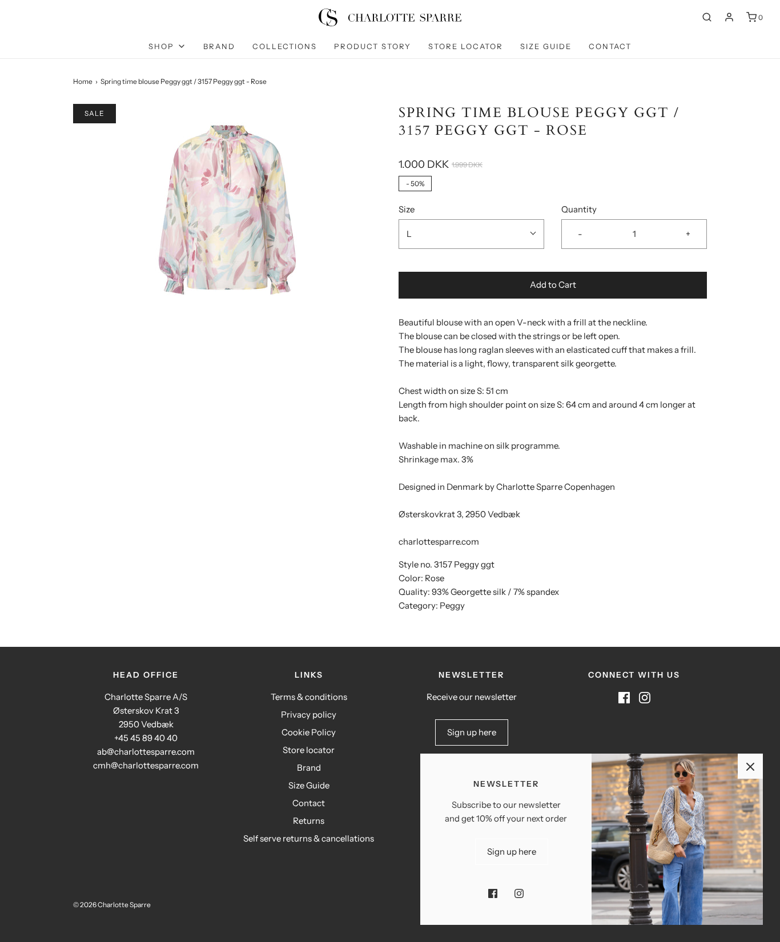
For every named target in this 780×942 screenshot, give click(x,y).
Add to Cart (553, 284)
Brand (219, 46)
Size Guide (546, 46)
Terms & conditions (309, 696)
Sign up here (471, 732)
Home (83, 81)
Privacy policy (308, 714)
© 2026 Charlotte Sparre (112, 904)
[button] (471, 234)
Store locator (465, 46)
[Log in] (729, 17)
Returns (308, 820)
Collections (284, 46)
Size (407, 209)
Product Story (372, 46)
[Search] (707, 17)
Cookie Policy (309, 732)
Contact (610, 46)
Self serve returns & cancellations (308, 838)
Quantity (579, 209)
